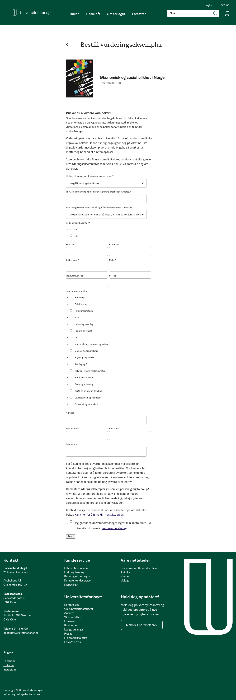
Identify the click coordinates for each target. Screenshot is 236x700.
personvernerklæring (114, 528)
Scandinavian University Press (139, 568)
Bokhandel (70, 625)
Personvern (35, 694)
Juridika (125, 572)
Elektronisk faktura (75, 637)
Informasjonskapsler (15, 694)
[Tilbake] (67, 44)
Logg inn (224, 5)
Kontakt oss (71, 604)
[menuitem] (74, 13)
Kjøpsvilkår (71, 584)
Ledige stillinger (73, 629)
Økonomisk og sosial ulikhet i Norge (132, 77)
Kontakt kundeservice (77, 580)
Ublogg (125, 580)
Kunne (125, 576)
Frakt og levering (74, 572)
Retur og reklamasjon (77, 576)
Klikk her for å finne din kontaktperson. (99, 514)
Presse (68, 633)
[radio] (110, 229)
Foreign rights (72, 642)
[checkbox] (110, 232)
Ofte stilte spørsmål (76, 568)
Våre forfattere (73, 617)
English (209, 5)
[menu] (107, 13)
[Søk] (214, 13)
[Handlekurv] (226, 13)
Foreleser (69, 621)
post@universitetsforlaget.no (21, 632)
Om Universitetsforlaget (78, 608)
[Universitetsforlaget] (33, 12)
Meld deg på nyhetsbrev (141, 625)
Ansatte (69, 613)
